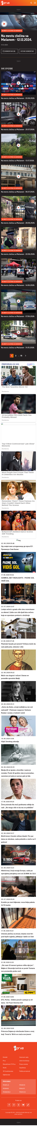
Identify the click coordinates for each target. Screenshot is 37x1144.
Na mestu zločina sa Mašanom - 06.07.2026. (18, 192)
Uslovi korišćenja (24, 1060)
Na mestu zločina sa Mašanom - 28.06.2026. (18, 223)
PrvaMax (6, 1088)
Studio (4, 1067)
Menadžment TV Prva (9, 1064)
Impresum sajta (23, 1057)
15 (21, 355)
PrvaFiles (22, 1092)
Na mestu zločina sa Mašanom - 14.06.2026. (18, 285)
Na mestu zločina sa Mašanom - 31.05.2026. (18, 348)
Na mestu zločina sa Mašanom (12, 94)
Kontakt (5, 1057)
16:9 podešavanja (8, 1071)
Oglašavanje (6, 1074)
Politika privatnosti (24, 1071)
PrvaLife (22, 1088)
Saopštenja (22, 1067)
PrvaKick (22, 1085)
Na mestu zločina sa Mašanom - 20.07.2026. (18, 129)
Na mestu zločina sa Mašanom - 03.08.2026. (18, 98)
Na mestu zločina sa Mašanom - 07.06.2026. (18, 316)
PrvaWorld (6, 1092)
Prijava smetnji (23, 1064)
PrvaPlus (6, 1085)
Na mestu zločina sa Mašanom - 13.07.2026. (17, 161)
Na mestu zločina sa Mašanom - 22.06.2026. (18, 254)
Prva (4, 1060)
